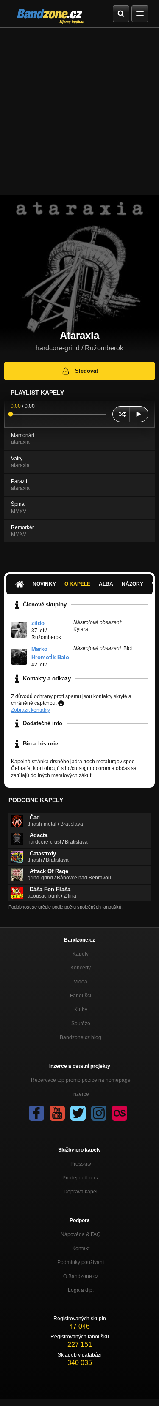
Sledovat (86, 371)
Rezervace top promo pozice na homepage (81, 1080)
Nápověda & (80, 1234)
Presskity (80, 1164)
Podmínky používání (80, 1262)
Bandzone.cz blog (80, 1037)
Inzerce (80, 1094)
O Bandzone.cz (80, 1276)
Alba (106, 584)
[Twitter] (78, 1113)
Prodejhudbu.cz (80, 1178)
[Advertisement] (79, 111)
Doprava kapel (81, 1192)
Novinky (44, 584)
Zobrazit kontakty (30, 710)
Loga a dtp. (81, 1290)
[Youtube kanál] (57, 1113)
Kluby (80, 1010)
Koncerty (80, 968)
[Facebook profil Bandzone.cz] (36, 1113)
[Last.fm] (119, 1113)
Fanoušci (80, 996)
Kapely (81, 954)
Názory (132, 584)
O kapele (77, 584)
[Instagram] (98, 1113)
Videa (80, 982)
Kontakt (80, 1248)
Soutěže (80, 1024)
